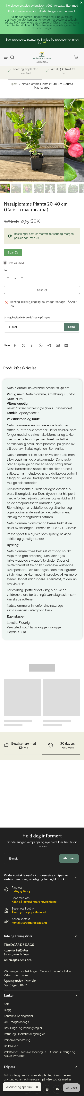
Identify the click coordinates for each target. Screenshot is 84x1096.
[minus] (8, 277)
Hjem (14, 83)
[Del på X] (23, 345)
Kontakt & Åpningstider (18, 1016)
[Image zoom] (42, 140)
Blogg (8, 1009)
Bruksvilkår (11, 1046)
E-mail (14, 326)
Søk (6, 1003)
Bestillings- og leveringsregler (23, 1028)
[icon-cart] (75, 57)
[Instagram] (47, 1089)
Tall (6, 270)
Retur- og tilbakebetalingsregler (24, 1034)
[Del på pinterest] (32, 345)
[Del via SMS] (66, 345)
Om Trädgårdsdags (16, 1022)
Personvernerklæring (17, 1040)
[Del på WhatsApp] (40, 345)
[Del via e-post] (58, 345)
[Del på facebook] (15, 345)
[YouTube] (57, 1089)
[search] (12, 57)
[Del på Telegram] (49, 345)
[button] (42, 290)
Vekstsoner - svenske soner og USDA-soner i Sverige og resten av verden (39, 1054)
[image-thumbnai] (5, 188)
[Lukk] (37, 1087)
